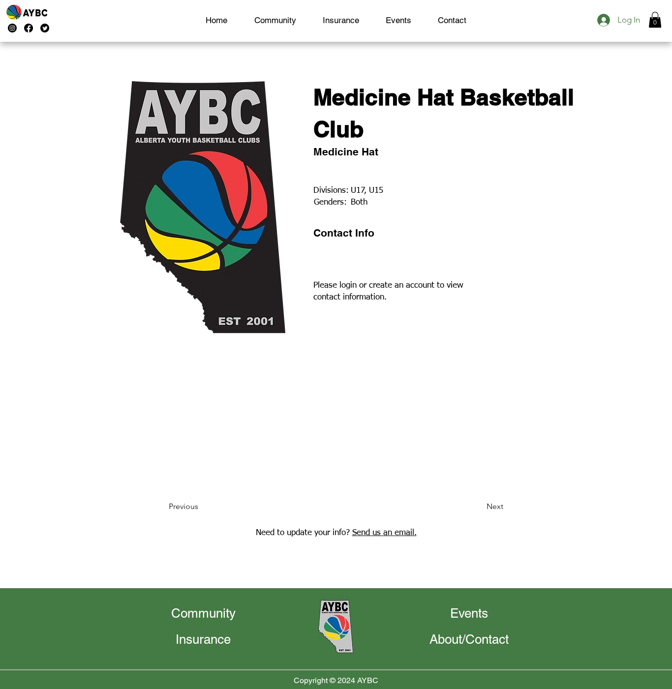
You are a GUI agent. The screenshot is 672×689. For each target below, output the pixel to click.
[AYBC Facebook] (28, 28)
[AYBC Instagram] (12, 28)
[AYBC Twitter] (44, 28)
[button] (655, 20)
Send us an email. (384, 533)
